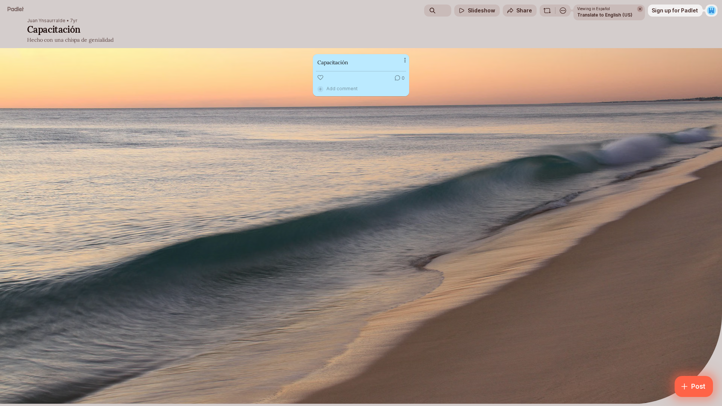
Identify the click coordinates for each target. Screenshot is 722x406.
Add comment (342, 88)
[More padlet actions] (562, 11)
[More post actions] (405, 60)
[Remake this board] (547, 11)
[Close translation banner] (640, 9)
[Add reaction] (320, 77)
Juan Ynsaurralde (46, 20)
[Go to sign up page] (711, 11)
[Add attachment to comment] (320, 88)
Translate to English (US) (605, 15)
